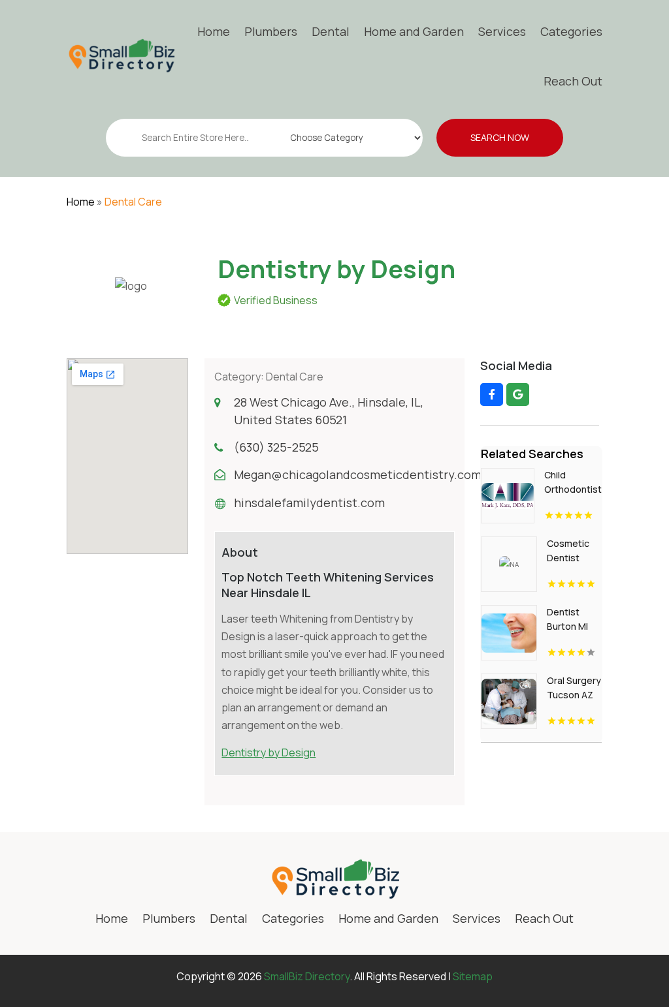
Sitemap (473, 976)
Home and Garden (414, 31)
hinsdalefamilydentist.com (309, 502)
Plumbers (270, 31)
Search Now (499, 137)
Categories (571, 31)
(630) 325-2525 (276, 447)
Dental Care (133, 201)
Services (502, 31)
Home (213, 31)
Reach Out (573, 81)
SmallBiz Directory (307, 976)
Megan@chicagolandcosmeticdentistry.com (357, 474)
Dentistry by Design (268, 752)
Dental (331, 31)
